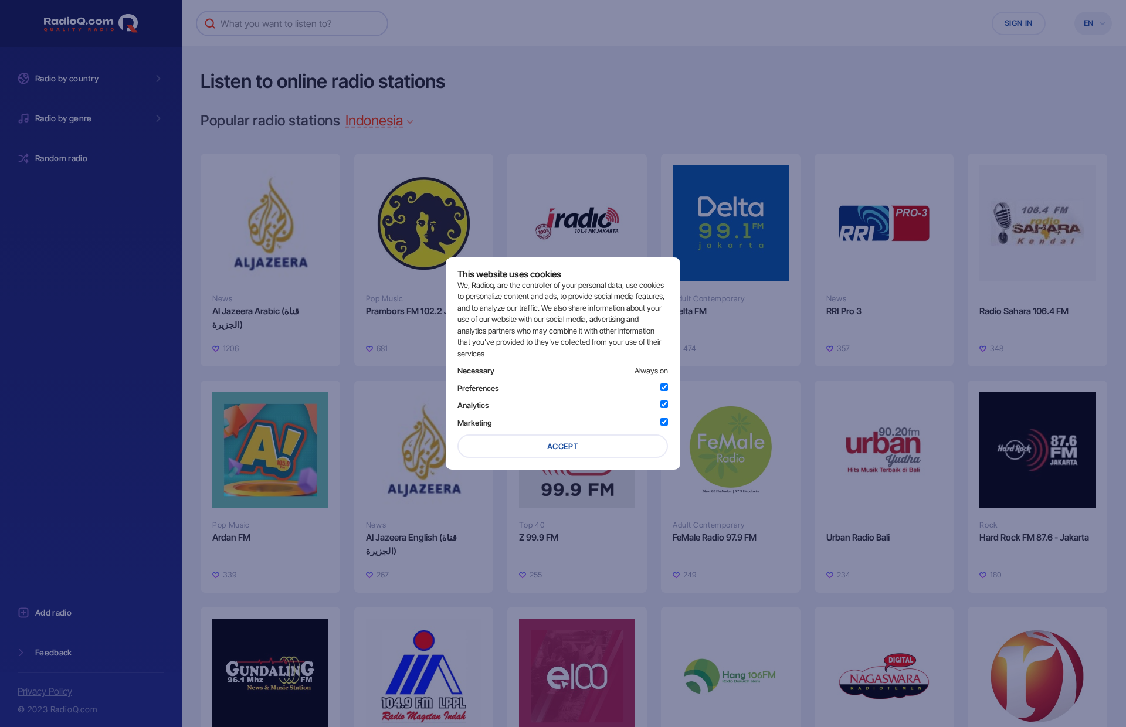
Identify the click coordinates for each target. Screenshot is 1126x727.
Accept (563, 446)
